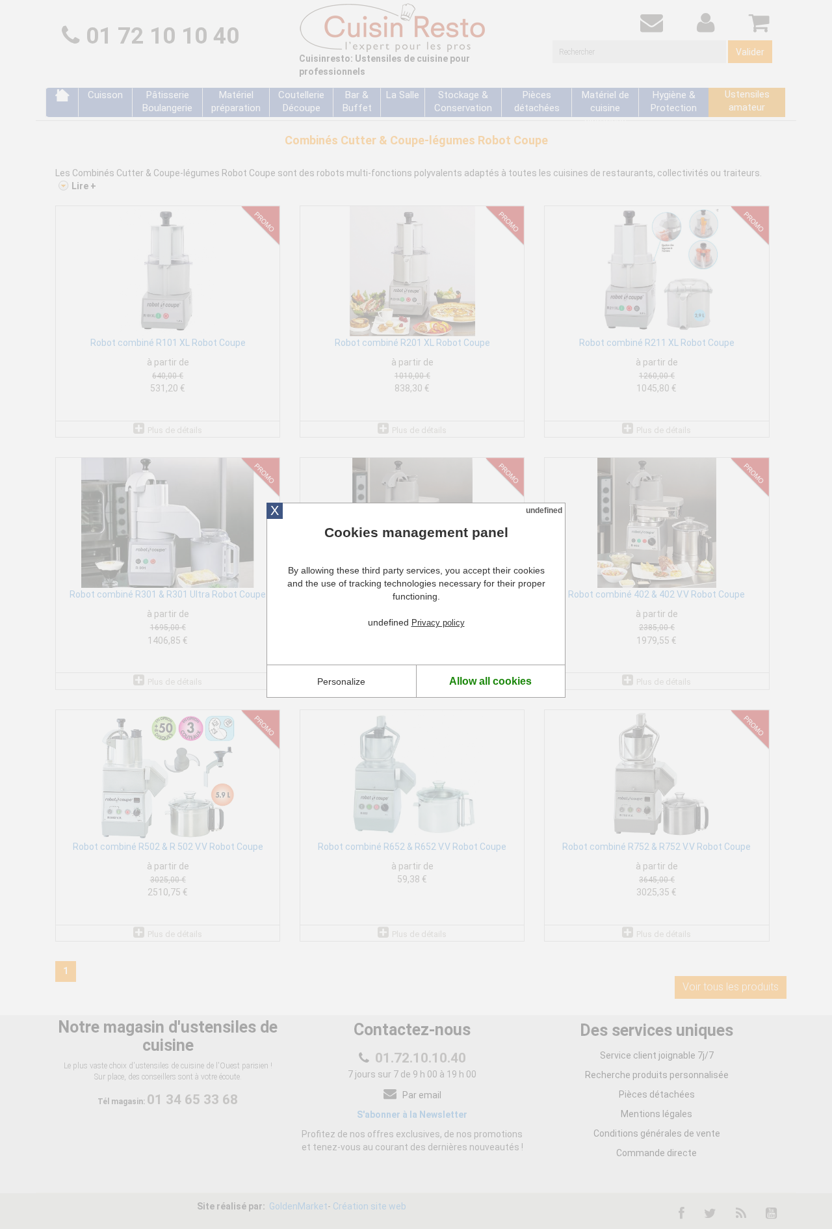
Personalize (341, 681)
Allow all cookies (490, 681)
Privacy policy (438, 623)
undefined (544, 510)
